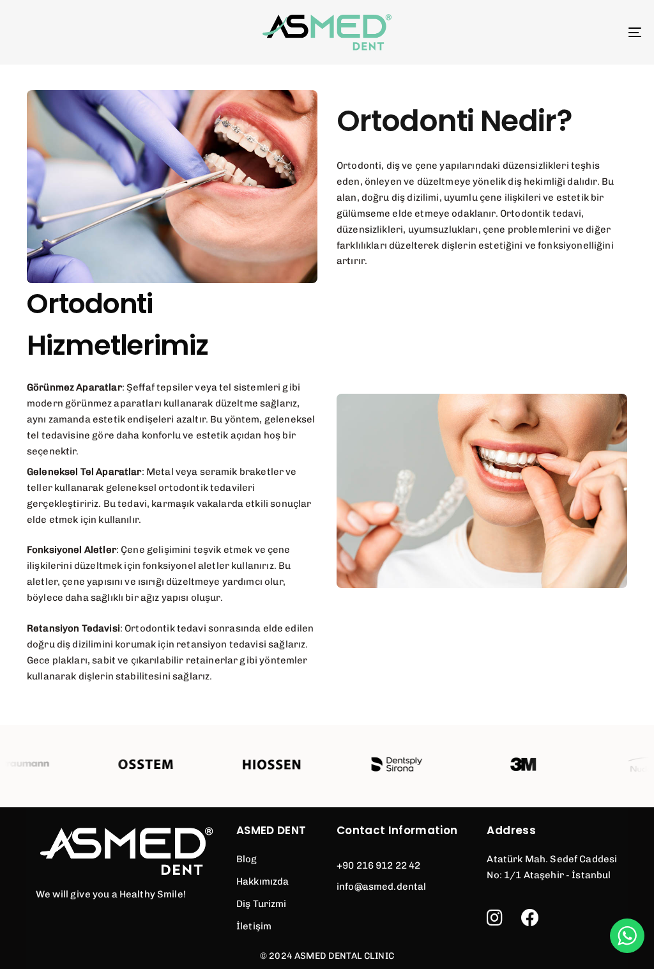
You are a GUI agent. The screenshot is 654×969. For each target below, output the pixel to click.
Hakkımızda (262, 881)
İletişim (253, 926)
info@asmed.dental (382, 886)
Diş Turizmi (261, 904)
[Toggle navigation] (536, 32)
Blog (246, 859)
